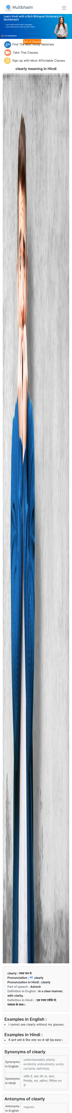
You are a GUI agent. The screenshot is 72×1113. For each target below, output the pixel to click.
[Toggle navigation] (64, 7)
